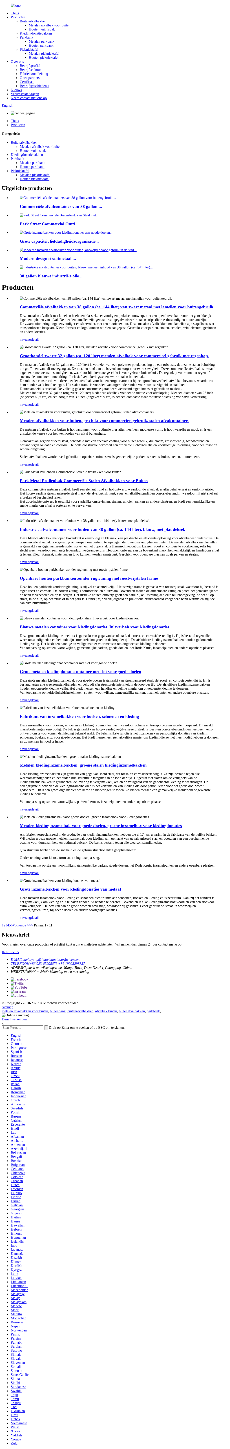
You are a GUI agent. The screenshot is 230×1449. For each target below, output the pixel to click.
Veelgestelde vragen (25, 94)
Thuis (15, 13)
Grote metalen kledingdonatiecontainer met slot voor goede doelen (80, 671)
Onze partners (30, 78)
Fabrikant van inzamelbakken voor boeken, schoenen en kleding (79, 716)
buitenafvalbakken (80, 1011)
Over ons (17, 61)
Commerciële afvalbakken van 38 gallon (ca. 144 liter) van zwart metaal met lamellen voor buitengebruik (116, 307)
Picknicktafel (29, 49)
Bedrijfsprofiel (30, 66)
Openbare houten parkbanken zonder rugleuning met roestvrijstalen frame (89, 578)
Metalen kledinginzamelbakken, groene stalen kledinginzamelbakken (83, 765)
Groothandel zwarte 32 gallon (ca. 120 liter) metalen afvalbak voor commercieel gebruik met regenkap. (114, 355)
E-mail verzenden (14, 1019)
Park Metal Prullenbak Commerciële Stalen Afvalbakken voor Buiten (84, 480)
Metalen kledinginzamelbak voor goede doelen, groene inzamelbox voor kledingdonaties (101, 825)
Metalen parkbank (41, 41)
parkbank (153, 1011)
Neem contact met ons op (29, 98)
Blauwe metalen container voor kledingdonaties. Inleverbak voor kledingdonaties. (95, 627)
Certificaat (27, 82)
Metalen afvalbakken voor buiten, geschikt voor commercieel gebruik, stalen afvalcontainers (104, 420)
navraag (25, 339)
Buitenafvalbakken (33, 21)
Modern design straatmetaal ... (48, 258)
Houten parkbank (41, 45)
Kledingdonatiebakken (36, 33)
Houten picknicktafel (43, 57)
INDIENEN (10, 952)
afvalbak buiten (106, 1011)
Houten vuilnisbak (42, 29)
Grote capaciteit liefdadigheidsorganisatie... (59, 241)
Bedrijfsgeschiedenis (34, 86)
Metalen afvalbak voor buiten (49, 25)
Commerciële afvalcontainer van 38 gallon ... (61, 206)
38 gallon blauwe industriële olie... (51, 276)
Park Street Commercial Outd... (49, 224)
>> (31, 925)
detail (35, 339)
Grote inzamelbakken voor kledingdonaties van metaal (70, 889)
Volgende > (21, 925)
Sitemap (7, 1007)
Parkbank (26, 37)
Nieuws (16, 90)
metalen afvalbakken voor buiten (25, 1011)
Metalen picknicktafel (44, 53)
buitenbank (58, 1011)
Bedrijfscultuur (30, 70)
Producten (18, 17)
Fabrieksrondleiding (34, 74)
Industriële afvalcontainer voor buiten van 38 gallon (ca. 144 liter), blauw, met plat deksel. (102, 529)
